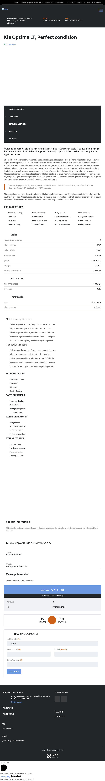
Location (13, 131)
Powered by (5, 777)
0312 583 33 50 (73, 20)
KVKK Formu (8, 714)
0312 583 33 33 (51, 20)
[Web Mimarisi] (52, 756)
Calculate (14, 672)
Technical (13, 117)
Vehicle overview (16, 109)
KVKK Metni (7, 708)
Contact (13, 139)
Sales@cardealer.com (16, 566)
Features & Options (17, 124)
